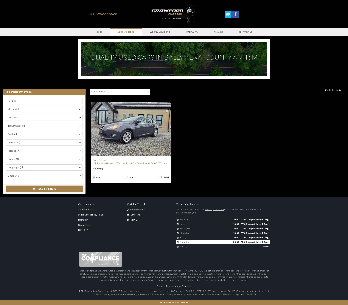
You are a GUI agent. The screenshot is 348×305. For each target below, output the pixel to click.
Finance (218, 32)
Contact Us (245, 32)
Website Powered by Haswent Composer (174, 302)
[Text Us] (228, 14)
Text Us (134, 219)
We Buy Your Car (160, 32)
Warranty (192, 32)
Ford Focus (130, 162)
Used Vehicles (126, 32)
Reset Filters (46, 188)
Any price (13, 117)
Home (99, 32)
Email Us (135, 214)
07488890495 (137, 209)
